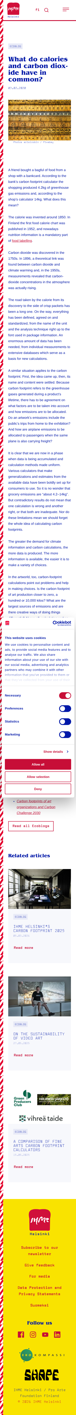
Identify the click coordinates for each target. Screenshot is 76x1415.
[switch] (65, 708)
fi (37, 10)
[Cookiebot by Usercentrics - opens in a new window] (53, 623)
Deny (38, 789)
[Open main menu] (66, 10)
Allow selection (38, 776)
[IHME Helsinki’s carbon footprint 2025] (39, 916)
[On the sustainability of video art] (39, 1023)
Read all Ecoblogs (30, 826)
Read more (24, 949)
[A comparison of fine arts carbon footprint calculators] (39, 1133)
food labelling (22, 241)
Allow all (38, 764)
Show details (53, 751)
